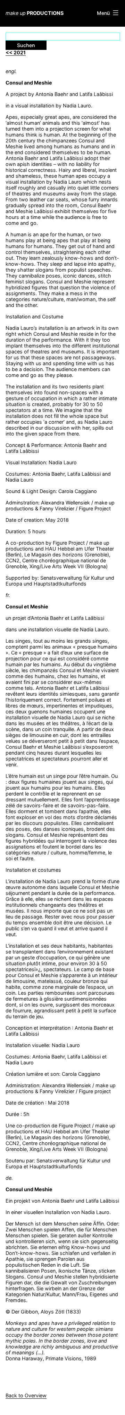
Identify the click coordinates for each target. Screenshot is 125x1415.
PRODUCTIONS (35, 13)
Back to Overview (26, 1395)
